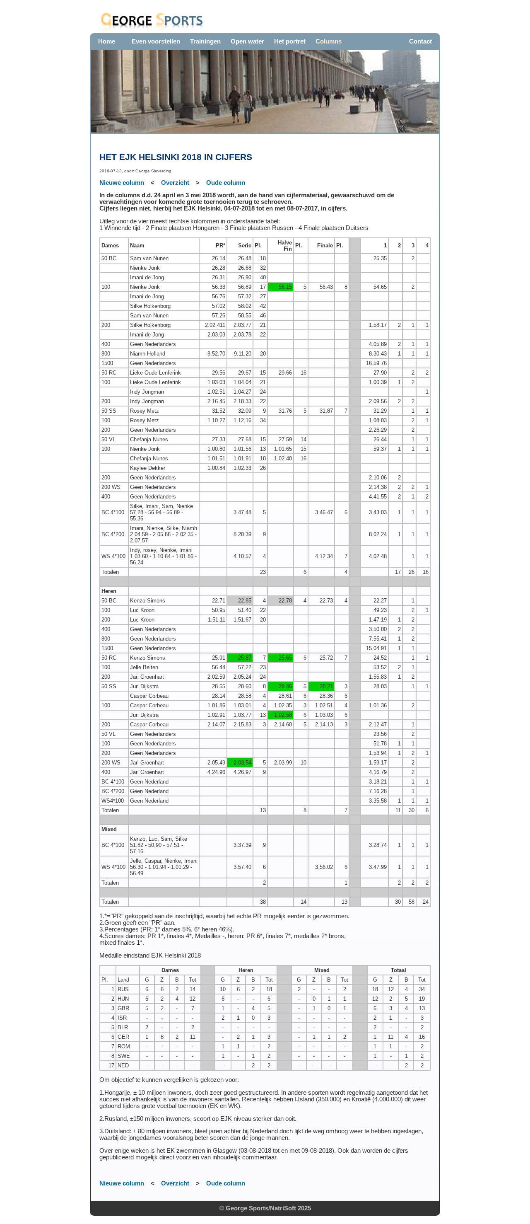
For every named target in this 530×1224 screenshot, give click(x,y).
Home (106, 41)
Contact (420, 41)
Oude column (225, 182)
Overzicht (175, 182)
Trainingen (205, 41)
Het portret (290, 41)
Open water (247, 41)
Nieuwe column (121, 182)
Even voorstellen (156, 41)
